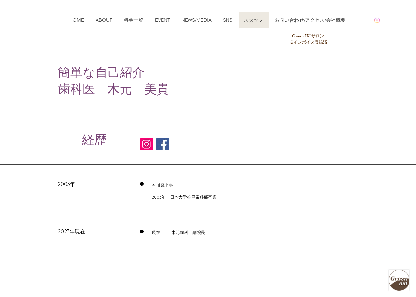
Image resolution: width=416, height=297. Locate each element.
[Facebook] (162, 144)
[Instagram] (377, 20)
